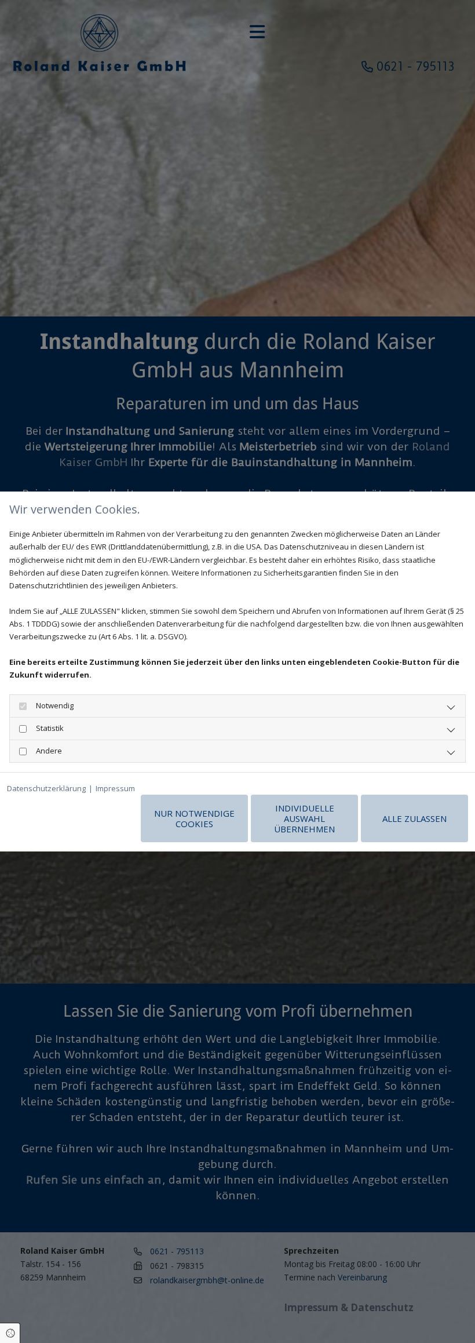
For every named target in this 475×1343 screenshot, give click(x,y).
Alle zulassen (414, 818)
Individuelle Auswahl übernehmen (304, 818)
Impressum (115, 788)
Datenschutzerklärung (46, 788)
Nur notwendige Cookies (194, 818)
